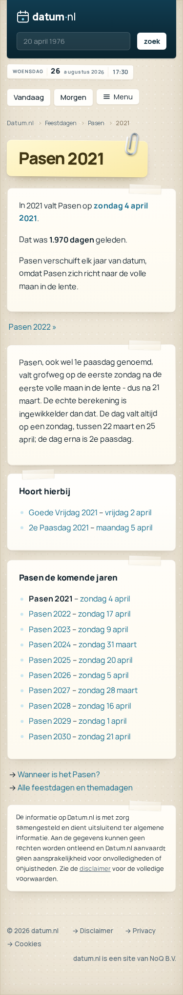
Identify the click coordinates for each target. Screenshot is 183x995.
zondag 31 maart (108, 644)
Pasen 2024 (50, 644)
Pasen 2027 (50, 690)
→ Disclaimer (92, 930)
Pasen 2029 (50, 720)
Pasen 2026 (50, 675)
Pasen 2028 (50, 705)
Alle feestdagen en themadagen (75, 787)
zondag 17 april (104, 614)
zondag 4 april (105, 598)
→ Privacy (140, 930)
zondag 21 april (104, 736)
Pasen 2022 (50, 614)
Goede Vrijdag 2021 (63, 512)
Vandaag (29, 97)
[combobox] (73, 41)
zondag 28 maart (108, 690)
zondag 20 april (105, 660)
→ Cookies (24, 943)
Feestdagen (61, 123)
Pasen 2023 (50, 629)
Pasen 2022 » (33, 326)
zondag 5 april (103, 675)
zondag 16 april (104, 705)
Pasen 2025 (50, 660)
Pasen (96, 123)
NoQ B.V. (163, 958)
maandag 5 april (124, 528)
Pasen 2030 (50, 736)
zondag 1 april (102, 720)
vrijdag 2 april (128, 512)
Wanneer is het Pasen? (59, 774)
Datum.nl (20, 123)
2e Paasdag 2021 (59, 527)
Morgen (73, 97)
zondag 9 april (103, 629)
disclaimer (95, 868)
